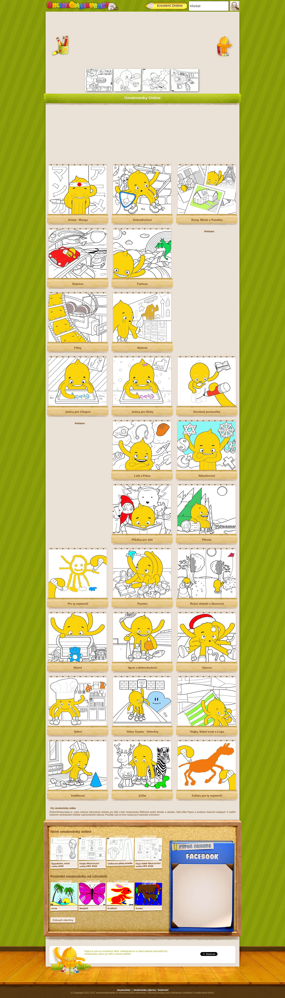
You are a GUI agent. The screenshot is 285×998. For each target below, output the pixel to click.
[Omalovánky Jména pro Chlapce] (77, 405)
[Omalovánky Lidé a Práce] (142, 469)
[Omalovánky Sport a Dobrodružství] (142, 661)
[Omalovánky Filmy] (77, 341)
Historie (142, 347)
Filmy (77, 347)
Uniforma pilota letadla (120, 863)
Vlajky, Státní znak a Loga (207, 731)
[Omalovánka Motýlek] (92, 904)
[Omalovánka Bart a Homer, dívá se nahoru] (156, 90)
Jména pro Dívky (142, 411)
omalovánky (123, 990)
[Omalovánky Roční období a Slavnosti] (207, 597)
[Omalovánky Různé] (77, 661)
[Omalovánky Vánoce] (207, 661)
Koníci (139, 908)
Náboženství (207, 475)
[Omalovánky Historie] (142, 341)
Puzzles (142, 603)
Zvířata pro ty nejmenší (207, 795)
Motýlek (83, 908)
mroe (54, 908)
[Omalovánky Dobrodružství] (142, 213)
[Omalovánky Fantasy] (142, 277)
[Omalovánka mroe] (64, 904)
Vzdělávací (78, 795)
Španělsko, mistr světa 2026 (60, 865)
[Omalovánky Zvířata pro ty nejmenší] (207, 789)
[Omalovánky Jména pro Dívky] (142, 405)
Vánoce (207, 667)
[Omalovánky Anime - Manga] (77, 213)
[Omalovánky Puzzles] (142, 597)
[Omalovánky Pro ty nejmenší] (77, 597)
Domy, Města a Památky (207, 219)
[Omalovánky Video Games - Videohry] (142, 725)
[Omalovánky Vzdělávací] (77, 789)
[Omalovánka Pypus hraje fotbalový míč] (127, 90)
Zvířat (142, 795)
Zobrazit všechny (62, 920)
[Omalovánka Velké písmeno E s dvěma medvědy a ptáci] (98, 90)
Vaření (78, 731)
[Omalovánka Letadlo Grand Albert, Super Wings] (184, 90)
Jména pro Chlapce (78, 411)
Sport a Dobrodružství (142, 667)
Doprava (77, 283)
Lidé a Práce (142, 475)
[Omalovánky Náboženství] (206, 469)
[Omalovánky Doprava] (77, 277)
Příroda (207, 539)
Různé (78, 667)
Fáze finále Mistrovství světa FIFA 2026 (148, 865)
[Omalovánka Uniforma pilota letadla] (120, 859)
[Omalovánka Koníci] (148, 904)
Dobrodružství (142, 219)
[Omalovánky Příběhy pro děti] (142, 533)
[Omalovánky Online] (82, 6)
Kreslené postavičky (206, 411)
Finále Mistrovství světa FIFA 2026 (89, 865)
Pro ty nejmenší (78, 603)
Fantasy (142, 283)
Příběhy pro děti (142, 539)
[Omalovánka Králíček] (120, 904)
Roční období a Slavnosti (207, 603)
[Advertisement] (142, 40)
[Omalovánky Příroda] (206, 533)
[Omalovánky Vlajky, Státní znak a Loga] (207, 725)
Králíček (112, 908)
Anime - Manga (78, 219)
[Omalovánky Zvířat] (142, 789)
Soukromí (163, 990)
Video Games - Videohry (142, 731)
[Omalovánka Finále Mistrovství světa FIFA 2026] (92, 859)
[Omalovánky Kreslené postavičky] (207, 405)
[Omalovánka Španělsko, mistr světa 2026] (64, 859)
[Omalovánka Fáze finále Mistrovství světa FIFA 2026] (148, 859)
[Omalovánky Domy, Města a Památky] (207, 213)
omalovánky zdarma (144, 990)
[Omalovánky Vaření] (77, 725)
